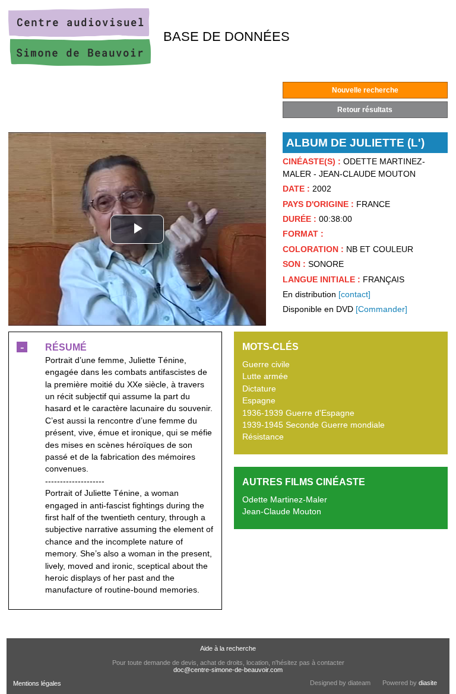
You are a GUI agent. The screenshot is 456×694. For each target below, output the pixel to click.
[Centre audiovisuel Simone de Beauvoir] (79, 63)
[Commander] (381, 309)
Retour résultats (364, 110)
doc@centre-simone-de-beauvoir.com (228, 669)
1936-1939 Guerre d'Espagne (298, 413)
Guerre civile (266, 364)
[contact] (354, 294)
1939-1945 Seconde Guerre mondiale (313, 425)
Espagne (259, 400)
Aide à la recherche (228, 648)
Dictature (259, 388)
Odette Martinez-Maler (284, 499)
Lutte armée (265, 376)
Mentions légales (37, 683)
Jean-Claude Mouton (281, 511)
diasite (428, 682)
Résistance (263, 436)
